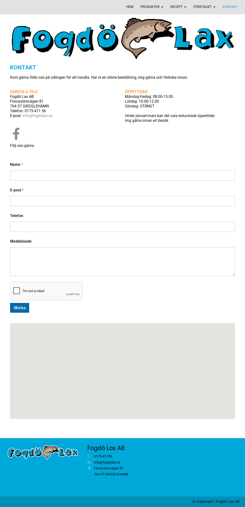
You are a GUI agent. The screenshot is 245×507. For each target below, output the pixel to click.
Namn (16, 164)
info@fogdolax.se (37, 115)
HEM (129, 7)
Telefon (16, 215)
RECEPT (176, 7)
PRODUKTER (150, 7)
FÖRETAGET (202, 7)
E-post (17, 190)
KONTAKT (230, 7)
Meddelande (21, 241)
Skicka (20, 307)
